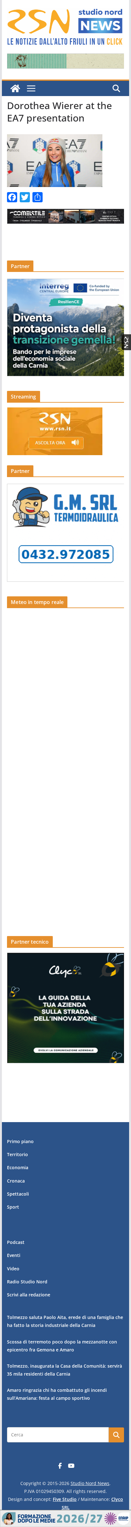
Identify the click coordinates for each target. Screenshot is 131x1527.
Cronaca (16, 1181)
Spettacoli (18, 1194)
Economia (17, 1167)
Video (13, 1269)
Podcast (15, 1242)
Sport (13, 1207)
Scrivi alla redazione (28, 1295)
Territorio (17, 1154)
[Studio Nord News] (15, 88)
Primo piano (20, 1141)
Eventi (13, 1255)
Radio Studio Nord (27, 1282)
